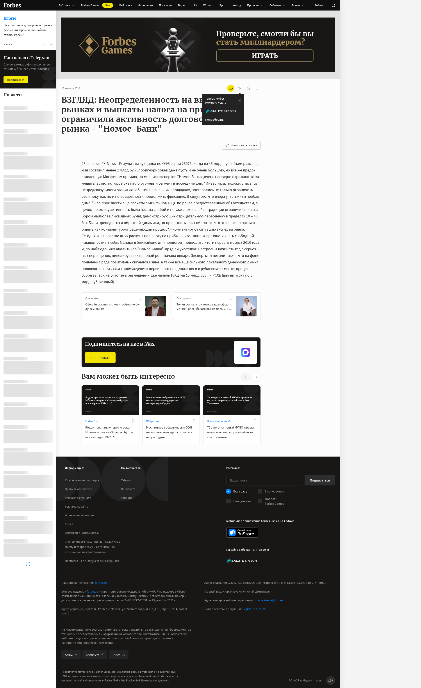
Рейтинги (125, 5)
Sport (223, 5)
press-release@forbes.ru (271, 600)
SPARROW (92, 654)
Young (237, 5)
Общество (152, 421)
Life (195, 5)
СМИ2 (69, 654)
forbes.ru (101, 583)
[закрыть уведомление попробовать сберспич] (239, 100)
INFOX (116, 654)
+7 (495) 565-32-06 (254, 609)
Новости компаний (218, 421)
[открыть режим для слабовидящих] (230, 88)
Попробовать (214, 120)
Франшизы (145, 5)
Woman (208, 5)
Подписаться (100, 357)
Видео (182, 5)
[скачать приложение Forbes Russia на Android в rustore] (242, 532)
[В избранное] (139, 298)
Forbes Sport (92, 421)
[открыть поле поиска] (333, 5)
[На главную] (12, 5)
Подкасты (165, 5)
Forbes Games (96, 5)
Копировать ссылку (244, 145)
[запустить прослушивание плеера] (239, 88)
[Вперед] (267, 306)
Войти (318, 5)
